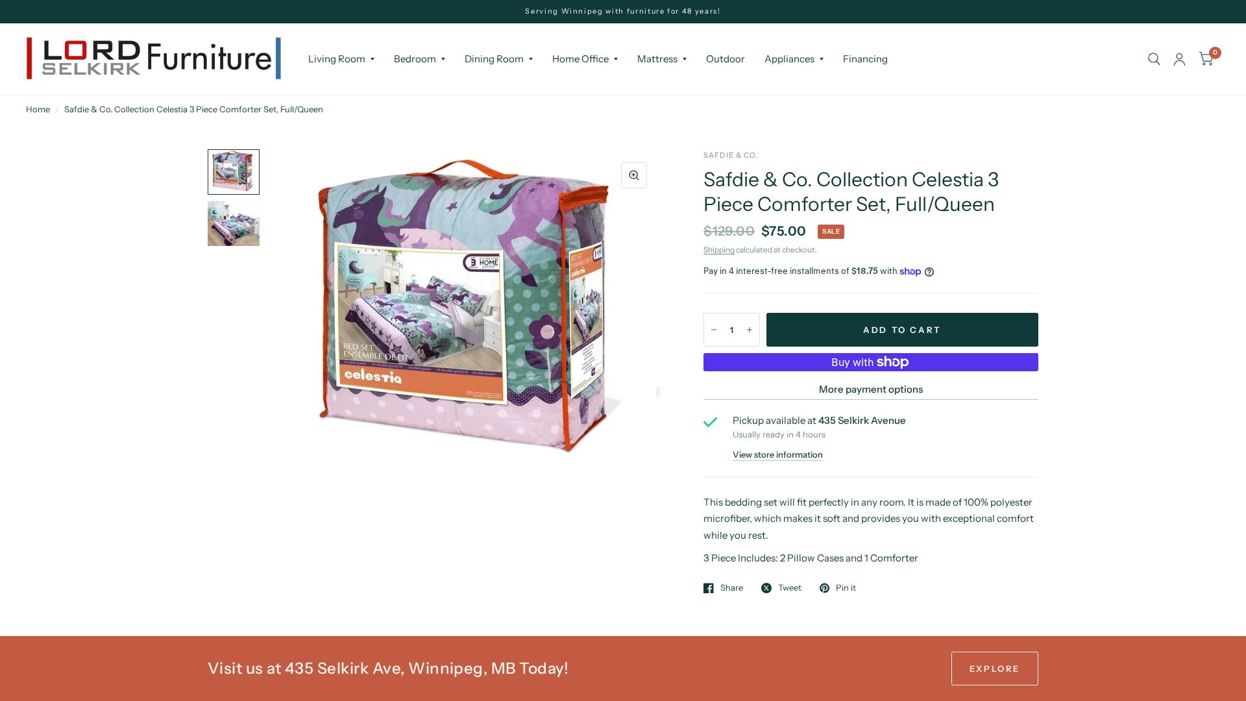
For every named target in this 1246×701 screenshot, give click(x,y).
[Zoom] (634, 175)
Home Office (580, 59)
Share (731, 588)
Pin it (846, 588)
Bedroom (415, 59)
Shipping (719, 249)
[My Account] (1179, 59)
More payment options (871, 389)
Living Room (336, 59)
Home (38, 109)
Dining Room (494, 59)
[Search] (1154, 59)
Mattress (657, 59)
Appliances (789, 59)
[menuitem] (341, 59)
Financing (865, 59)
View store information (778, 454)
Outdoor (725, 59)
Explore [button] (995, 668)
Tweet (789, 588)
